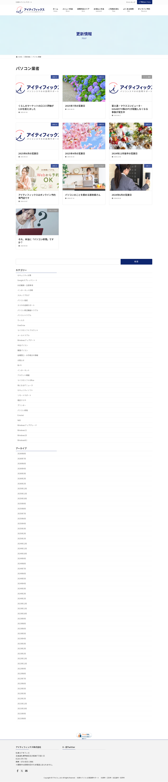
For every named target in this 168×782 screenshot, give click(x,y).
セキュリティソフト (25, 390)
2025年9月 (21, 503)
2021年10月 (22, 708)
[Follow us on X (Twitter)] (22, 771)
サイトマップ (130, 2)
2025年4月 (21, 523)
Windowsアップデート (26, 340)
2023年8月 (21, 623)
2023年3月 (21, 643)
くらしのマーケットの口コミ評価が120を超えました (36, 107)
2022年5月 (21, 688)
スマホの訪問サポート (26, 305)
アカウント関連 (23, 375)
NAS (19, 420)
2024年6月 (21, 573)
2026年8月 (21, 453)
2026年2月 (21, 478)
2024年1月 (21, 598)
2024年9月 (21, 558)
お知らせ (20, 360)
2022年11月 (22, 663)
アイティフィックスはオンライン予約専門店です (37, 196)
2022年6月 (21, 683)
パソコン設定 (22, 300)
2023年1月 (21, 653)
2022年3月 (21, 693)
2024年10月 (22, 553)
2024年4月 (21, 583)
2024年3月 (21, 588)
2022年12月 (22, 658)
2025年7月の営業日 (75, 105)
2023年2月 (21, 648)
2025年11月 (22, 493)
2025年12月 (22, 488)
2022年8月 (21, 673)
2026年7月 (21, 458)
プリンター (21, 405)
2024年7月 (21, 568)
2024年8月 (21, 563)
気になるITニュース (25, 385)
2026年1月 (21, 483)
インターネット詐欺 (25, 290)
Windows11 (22, 430)
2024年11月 (22, 548)
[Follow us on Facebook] (17, 771)
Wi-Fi (19, 365)
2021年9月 (21, 713)
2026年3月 (21, 473)
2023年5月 (21, 633)
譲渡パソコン (22, 350)
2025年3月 (21, 528)
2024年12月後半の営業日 (124, 153)
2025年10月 (22, 498)
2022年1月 (21, 698)
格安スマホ (21, 400)
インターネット (23, 370)
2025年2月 (21, 533)
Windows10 (22, 435)
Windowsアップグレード (27, 425)
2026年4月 (21, 468)
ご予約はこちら (145, 2)
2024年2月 (21, 593)
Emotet (20, 415)
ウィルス (20, 320)
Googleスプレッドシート (27, 280)
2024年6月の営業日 (122, 194)
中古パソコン (22, 345)
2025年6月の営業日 (28, 153)
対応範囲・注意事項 (25, 285)
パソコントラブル (24, 315)
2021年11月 (22, 703)
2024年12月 (22, 543)
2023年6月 (21, 628)
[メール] (26, 771)
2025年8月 (21, 508)
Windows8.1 (22, 440)
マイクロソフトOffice (25, 380)
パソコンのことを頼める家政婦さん (82, 194)
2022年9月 (21, 668)
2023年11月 (22, 608)
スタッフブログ (23, 295)
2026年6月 (21, 463)
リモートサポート (24, 395)
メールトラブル (23, 335)
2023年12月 (22, 603)
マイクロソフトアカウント (27, 330)
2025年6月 (21, 518)
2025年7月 (21, 513)
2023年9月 (21, 618)
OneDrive (21, 325)
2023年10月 (22, 613)
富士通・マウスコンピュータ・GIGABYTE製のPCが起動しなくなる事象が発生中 (130, 108)
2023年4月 (21, 638)
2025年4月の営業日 (75, 153)
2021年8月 (21, 718)
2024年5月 (21, 578)
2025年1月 (21, 538)
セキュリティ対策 (24, 275)
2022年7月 (21, 678)
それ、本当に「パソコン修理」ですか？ (36, 241)
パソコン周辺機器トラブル (27, 310)
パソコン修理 (22, 410)
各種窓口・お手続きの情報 (27, 355)
